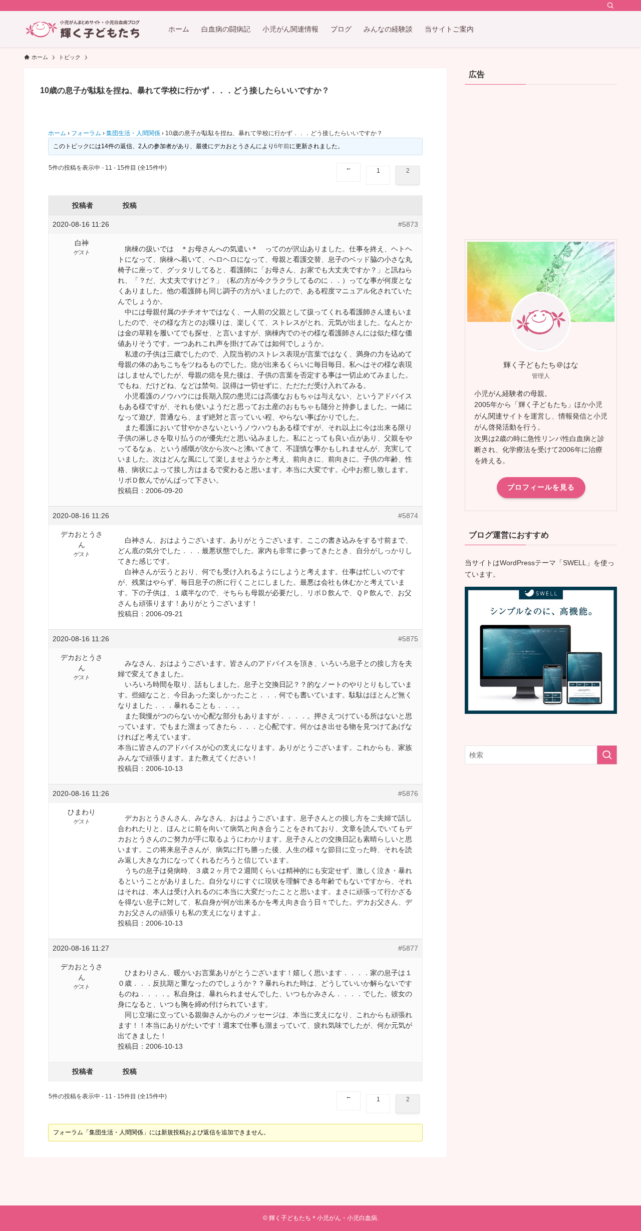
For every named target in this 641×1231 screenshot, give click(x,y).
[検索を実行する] (607, 754)
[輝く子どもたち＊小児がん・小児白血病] (83, 29)
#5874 (408, 516)
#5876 (408, 793)
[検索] (610, 5)
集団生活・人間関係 (133, 133)
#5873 (408, 224)
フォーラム (86, 133)
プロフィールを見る (541, 487)
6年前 (281, 146)
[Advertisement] (541, 159)
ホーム (57, 133)
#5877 (408, 948)
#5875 (408, 639)
